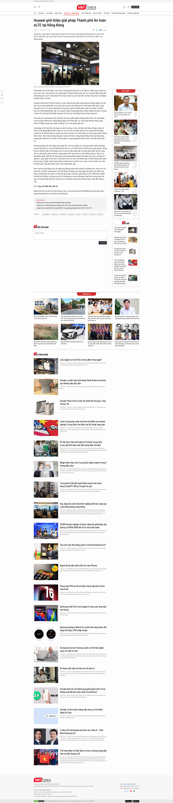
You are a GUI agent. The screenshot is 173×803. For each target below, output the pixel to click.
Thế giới (106, 13)
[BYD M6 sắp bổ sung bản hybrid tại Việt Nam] (73, 332)
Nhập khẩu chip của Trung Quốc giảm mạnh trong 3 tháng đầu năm (83, 464)
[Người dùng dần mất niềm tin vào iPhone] (46, 572)
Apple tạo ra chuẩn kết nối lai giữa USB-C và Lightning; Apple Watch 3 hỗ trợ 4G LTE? (64, 208)
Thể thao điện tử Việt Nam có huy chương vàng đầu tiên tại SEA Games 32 (83, 752)
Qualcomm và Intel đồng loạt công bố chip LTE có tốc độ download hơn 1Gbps (62, 205)
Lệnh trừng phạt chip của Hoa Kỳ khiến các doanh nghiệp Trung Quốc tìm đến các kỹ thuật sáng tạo (120, 265)
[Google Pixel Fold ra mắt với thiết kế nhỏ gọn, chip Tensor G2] (132, 251)
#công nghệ (46, 214)
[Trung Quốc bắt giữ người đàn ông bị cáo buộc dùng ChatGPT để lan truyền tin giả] (46, 490)
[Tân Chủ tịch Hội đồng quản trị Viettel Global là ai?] (46, 551)
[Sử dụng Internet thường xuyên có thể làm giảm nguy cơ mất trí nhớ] (46, 654)
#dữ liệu (85, 214)
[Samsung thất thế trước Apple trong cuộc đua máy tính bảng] (46, 613)
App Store (128, 801)
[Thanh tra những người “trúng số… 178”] (125, 179)
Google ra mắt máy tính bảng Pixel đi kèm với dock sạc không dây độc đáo (120, 240)
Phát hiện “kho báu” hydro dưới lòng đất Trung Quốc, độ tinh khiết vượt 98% (45, 344)
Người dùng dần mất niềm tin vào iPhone (78, 565)
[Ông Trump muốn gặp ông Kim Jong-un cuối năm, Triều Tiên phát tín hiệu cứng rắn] (100, 332)
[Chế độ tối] (128, 7)
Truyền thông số (133, 13)
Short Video (97, 13)
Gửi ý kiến (102, 242)
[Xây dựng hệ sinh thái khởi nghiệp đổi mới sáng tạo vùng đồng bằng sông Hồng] (46, 510)
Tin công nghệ (41, 354)
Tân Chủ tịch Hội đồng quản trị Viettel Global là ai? (83, 544)
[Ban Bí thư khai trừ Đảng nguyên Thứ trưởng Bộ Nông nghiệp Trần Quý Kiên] (127, 306)
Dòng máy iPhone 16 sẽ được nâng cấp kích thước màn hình (82, 587)
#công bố (92, 214)
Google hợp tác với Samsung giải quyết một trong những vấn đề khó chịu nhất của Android (82, 690)
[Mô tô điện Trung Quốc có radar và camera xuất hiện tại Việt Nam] (125, 202)
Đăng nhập (135, 7)
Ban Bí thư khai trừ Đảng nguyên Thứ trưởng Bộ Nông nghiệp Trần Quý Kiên (127, 317)
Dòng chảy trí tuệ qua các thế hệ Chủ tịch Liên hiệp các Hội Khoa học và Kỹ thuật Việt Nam (127, 344)
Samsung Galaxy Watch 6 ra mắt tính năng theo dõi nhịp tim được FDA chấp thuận (83, 629)
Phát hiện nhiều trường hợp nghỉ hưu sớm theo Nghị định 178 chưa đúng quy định (122, 140)
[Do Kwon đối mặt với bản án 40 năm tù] (46, 675)
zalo (128, 791)
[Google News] (103, 30)
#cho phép (71, 214)
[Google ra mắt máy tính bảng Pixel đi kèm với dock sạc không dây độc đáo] (132, 240)
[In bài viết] (97, 30)
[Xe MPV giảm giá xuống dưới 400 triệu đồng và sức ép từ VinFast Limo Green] (125, 153)
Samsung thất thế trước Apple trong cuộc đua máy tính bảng (83, 608)
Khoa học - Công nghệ (71, 13)
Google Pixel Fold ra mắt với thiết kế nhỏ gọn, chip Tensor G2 (120, 252)
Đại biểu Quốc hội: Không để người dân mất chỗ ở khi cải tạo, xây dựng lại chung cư (99, 318)
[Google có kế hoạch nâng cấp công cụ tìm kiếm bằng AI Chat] (46, 716)
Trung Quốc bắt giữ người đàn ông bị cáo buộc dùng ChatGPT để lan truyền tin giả (81, 485)
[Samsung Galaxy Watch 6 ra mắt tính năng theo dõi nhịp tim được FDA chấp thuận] (46, 634)
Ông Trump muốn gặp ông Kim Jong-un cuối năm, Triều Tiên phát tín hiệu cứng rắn (100, 344)
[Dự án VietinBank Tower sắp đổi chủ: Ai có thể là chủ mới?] (46, 306)
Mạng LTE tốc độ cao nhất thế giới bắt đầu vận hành (54, 203)
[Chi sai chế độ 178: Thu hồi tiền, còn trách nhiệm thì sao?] (125, 103)
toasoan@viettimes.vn (129, 784)
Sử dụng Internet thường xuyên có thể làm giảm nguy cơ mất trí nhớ (82, 649)
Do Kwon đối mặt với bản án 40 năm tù (77, 668)
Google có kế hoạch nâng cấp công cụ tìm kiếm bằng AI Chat (81, 711)
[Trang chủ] (35, 13)
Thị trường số (86, 13)
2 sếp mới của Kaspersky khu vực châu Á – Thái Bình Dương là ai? (81, 731)
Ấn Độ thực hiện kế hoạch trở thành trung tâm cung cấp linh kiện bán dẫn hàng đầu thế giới (120, 279)
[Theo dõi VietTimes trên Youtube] (131, 791)
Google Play (136, 801)
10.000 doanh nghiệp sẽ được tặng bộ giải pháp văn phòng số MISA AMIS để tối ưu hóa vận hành (83, 526)
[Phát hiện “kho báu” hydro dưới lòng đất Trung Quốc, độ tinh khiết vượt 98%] (46, 332)
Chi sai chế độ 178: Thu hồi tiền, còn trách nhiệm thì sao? (122, 115)
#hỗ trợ (78, 214)
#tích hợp (100, 214)
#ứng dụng (55, 214)
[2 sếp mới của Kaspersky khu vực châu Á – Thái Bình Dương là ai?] (46, 737)
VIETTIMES (86, 7)
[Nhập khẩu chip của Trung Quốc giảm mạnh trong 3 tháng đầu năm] (46, 469)
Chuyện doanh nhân (118, 13)
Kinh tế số (58, 13)
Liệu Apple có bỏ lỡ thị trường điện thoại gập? (120, 229)
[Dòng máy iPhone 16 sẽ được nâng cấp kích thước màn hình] (46, 592)
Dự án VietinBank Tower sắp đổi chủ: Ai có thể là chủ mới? (45, 317)
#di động (63, 214)
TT (37, 30)
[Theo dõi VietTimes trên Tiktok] (134, 791)
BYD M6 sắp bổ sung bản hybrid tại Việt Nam (72, 343)
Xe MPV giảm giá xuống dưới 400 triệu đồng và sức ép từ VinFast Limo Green (121, 166)
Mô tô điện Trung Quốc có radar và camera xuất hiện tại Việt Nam (122, 213)
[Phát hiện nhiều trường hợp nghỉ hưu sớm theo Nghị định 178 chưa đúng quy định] (125, 127)
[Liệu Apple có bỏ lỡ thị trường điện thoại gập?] (132, 230)
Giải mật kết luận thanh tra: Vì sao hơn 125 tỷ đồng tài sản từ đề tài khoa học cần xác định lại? (73, 318)
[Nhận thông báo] (124, 7)
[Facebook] (93, 30)
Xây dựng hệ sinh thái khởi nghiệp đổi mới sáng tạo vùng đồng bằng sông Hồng (83, 505)
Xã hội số (41, 13)
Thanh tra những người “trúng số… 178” (121, 190)
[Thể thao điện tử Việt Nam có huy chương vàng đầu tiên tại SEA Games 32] (46, 757)
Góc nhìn (49, 13)
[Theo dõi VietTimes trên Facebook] (125, 791)
